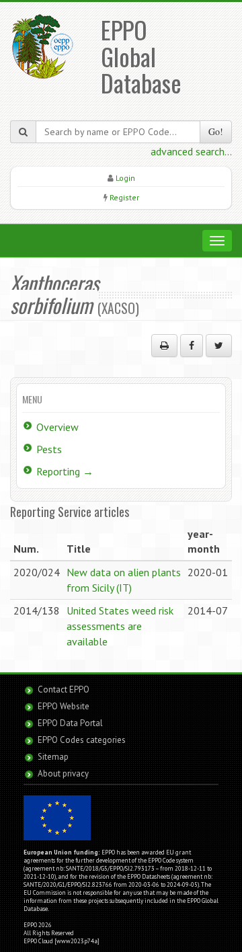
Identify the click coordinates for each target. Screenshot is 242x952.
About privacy (63, 773)
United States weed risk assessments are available (120, 626)
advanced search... (191, 151)
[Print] (164, 345)
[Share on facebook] (191, 345)
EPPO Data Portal (70, 723)
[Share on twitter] (219, 345)
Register (124, 197)
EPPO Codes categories (82, 740)
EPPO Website (63, 706)
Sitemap (53, 756)
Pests (49, 449)
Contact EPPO (63, 689)
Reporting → (64, 471)
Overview (57, 427)
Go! (215, 131)
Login (125, 178)
